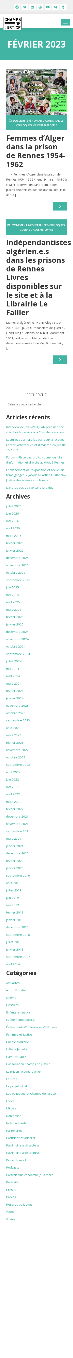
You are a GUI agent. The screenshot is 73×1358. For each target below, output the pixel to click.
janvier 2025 (15, 624)
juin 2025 (12, 587)
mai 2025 (12, 595)
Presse (11, 1190)
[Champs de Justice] (12, 23)
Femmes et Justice (19, 1034)
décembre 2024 (17, 632)
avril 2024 (13, 676)
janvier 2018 (15, 949)
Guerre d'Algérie (45, 125)
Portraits (12, 1182)
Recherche (36, 394)
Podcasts (12, 1167)
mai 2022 (12, 787)
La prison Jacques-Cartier (23, 1071)
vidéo (10, 1212)
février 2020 (15, 861)
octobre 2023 (15, 713)
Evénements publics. (20, 1020)
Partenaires (14, 1130)
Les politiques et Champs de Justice (31, 1093)
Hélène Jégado (16, 1049)
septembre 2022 (18, 764)
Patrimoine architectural (22, 1145)
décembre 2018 (17, 927)
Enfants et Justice (18, 1012)
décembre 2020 (17, 853)
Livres (49, 229)
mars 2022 (13, 802)
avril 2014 (13, 964)
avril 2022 (13, 794)
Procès (11, 1197)
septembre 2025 (18, 580)
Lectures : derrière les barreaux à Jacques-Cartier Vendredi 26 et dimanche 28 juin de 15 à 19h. (36, 444)
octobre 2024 (15, 646)
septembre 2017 (18, 957)
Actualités (13, 983)
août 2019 (13, 883)
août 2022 (13, 772)
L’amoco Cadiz (16, 1057)
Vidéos (11, 1219)
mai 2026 (12, 521)
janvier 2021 (15, 846)
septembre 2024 (18, 654)
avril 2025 (13, 602)
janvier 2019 (15, 920)
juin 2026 (12, 513)
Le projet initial (16, 1086)
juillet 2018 (13, 942)
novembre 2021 (17, 824)
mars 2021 (13, 838)
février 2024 (15, 691)
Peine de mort (16, 1160)
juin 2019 (12, 897)
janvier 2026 (15, 550)
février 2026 (15, 543)
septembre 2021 (18, 831)
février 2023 (15, 742)
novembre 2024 (17, 639)
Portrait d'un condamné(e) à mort (29, 1175)
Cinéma (11, 997)
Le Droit (11, 1079)
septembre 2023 (18, 720)
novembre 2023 (17, 705)
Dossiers (19, 120)
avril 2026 (13, 528)
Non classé (13, 1116)
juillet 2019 (13, 890)
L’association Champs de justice (28, 1064)
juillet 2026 (13, 506)
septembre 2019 (18, 875)
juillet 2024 (13, 661)
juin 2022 (12, 779)
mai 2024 (12, 669)
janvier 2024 (15, 698)
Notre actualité (16, 1123)
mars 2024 (13, 683)
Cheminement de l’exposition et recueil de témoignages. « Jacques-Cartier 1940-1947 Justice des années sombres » (36, 475)
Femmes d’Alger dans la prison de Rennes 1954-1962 (35, 151)
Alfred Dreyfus (16, 990)
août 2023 (13, 728)
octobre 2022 (15, 757)
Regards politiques (19, 1204)
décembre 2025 (17, 558)
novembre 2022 (17, 750)
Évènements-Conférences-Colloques (38, 225)
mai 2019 (12, 905)
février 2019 (15, 912)
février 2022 (15, 809)
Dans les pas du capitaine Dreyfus (29, 487)
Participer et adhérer (20, 1138)
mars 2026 (13, 536)
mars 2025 (13, 609)
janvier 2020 (15, 868)
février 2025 (15, 617)
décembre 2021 (17, 816)
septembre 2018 (18, 935)
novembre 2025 (17, 565)
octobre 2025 (15, 572)
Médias (11, 1108)
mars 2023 (13, 735)
